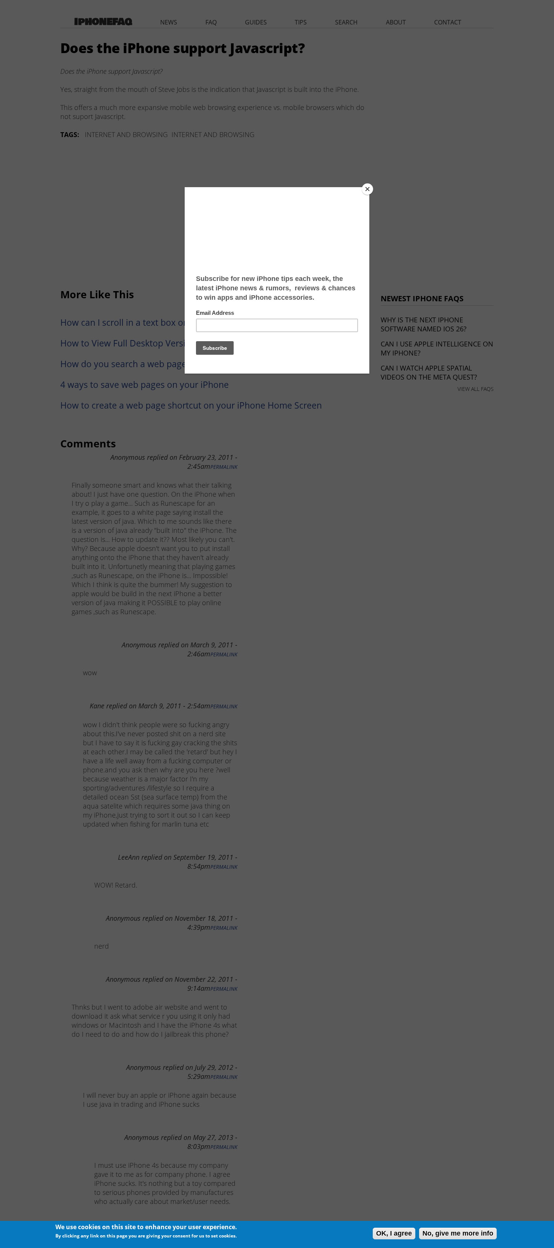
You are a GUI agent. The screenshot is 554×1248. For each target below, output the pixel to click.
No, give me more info (457, 1233)
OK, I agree (394, 1233)
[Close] (367, 189)
